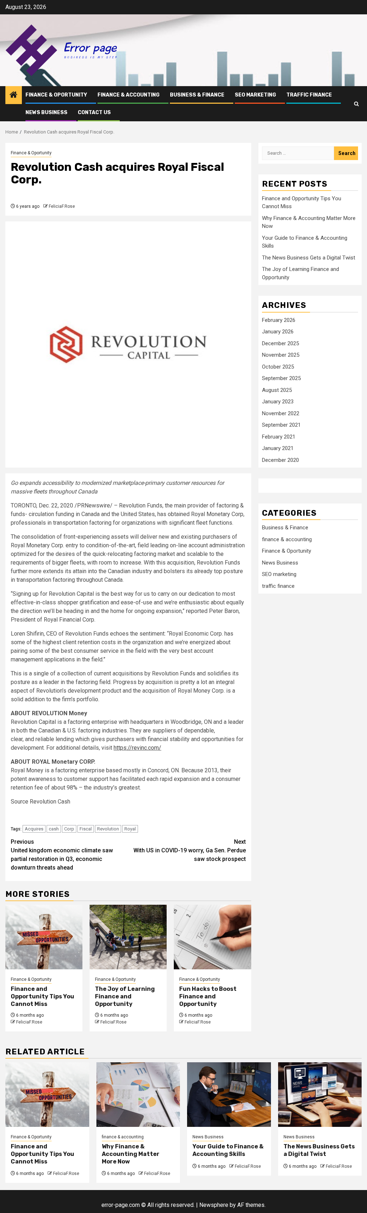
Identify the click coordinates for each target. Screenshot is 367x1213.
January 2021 (278, 448)
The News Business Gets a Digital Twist (308, 257)
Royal (130, 829)
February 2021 (278, 437)
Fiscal (86, 829)
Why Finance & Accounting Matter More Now (130, 1154)
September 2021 (281, 425)
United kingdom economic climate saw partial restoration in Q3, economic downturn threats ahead (62, 854)
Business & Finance (197, 95)
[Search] (356, 104)
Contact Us (94, 112)
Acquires (34, 829)
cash (54, 829)
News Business (46, 112)
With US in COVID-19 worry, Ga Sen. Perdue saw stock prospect (189, 850)
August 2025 (277, 390)
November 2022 (280, 413)
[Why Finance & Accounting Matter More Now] (138, 1094)
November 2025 (280, 355)
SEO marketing (255, 95)
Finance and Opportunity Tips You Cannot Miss (42, 996)
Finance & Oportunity (56, 95)
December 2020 (280, 460)
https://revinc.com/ (137, 747)
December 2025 (280, 343)
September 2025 (281, 378)
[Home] (14, 95)
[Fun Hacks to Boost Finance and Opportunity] (212, 937)
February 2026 (278, 320)
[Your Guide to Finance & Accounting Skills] (229, 1094)
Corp (69, 829)
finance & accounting (128, 95)
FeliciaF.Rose (62, 206)
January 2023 (278, 401)
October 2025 (278, 367)
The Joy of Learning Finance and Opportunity (125, 996)
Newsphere (213, 1205)
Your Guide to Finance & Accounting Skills (227, 1150)
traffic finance (309, 95)
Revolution (108, 829)
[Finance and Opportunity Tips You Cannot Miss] (43, 937)
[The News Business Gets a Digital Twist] (320, 1094)
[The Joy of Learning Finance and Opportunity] (128, 937)
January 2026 (278, 331)
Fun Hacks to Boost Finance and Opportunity (208, 996)
